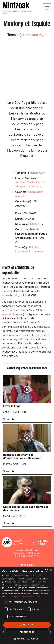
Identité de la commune (29, 251)
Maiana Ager (37, 35)
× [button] (51, 570)
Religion (34, 247)
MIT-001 (35, 224)
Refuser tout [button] (27, 632)
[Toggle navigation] (47, 7)
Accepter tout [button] (27, 624)
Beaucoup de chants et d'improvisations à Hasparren (22, 456)
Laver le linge (11, 406)
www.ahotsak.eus (12, 314)
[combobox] (46, 570)
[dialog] (27, 605)
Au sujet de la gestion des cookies (25, 596)
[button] (27, 639)
